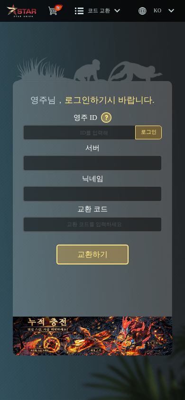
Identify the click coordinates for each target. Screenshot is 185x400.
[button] (97, 11)
